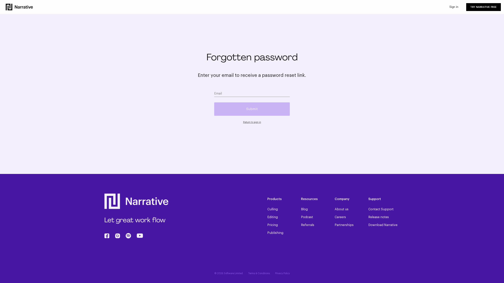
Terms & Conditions (259, 273)
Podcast (307, 217)
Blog (304, 209)
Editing (272, 217)
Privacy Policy (282, 273)
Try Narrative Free (483, 7)
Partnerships (344, 225)
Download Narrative (382, 225)
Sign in (453, 7)
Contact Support (381, 209)
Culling (272, 209)
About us (341, 209)
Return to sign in (252, 122)
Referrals (307, 225)
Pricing (272, 225)
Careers (340, 217)
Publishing (275, 232)
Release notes (378, 217)
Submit (252, 109)
